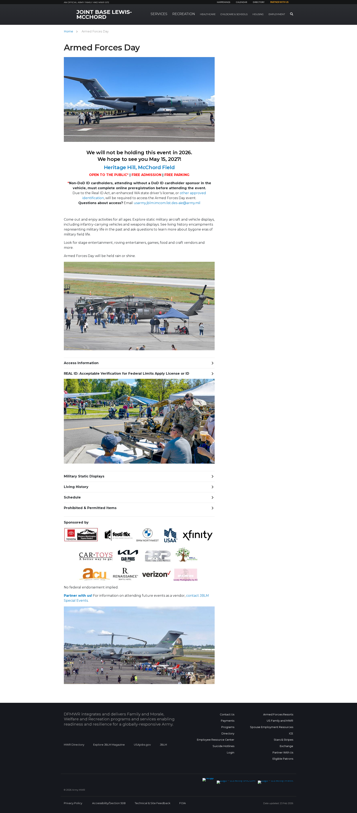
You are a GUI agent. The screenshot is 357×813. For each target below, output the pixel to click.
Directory (258, 2)
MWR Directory (74, 744)
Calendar (241, 2)
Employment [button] (277, 14)
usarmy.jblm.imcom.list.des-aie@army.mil (167, 203)
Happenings (223, 2)
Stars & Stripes (283, 739)
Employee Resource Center (215, 739)
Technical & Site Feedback (152, 803)
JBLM (163, 744)
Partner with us (279, 2)
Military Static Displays (84, 476)
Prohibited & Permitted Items (90, 508)
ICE (291, 733)
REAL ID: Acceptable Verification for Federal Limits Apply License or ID (126, 373)
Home (68, 31)
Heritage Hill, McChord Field (139, 167)
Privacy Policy (73, 803)
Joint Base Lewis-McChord (104, 14)
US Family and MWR (280, 720)
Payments (227, 720)
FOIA (182, 803)
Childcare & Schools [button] (234, 14)
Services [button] (159, 14)
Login (230, 752)
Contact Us (227, 714)
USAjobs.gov (142, 744)
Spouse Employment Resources (271, 727)
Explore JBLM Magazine (109, 744)
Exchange (286, 746)
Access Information (81, 363)
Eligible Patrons (283, 758)
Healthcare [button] (207, 14)
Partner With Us (283, 752)
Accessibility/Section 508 (109, 803)
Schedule (72, 497)
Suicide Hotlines (223, 746)
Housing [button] (258, 14)
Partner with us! (78, 596)
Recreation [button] (183, 14)
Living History (76, 487)
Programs (227, 727)
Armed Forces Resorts (278, 714)
